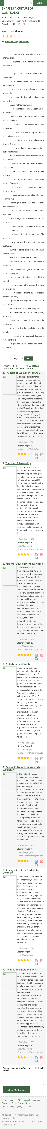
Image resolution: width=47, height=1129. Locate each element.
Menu (39, 3)
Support (5, 1103)
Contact (36, 1099)
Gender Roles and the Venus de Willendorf (21, 768)
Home (4, 1099)
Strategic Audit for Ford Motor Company (21, 871)
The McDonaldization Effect (21, 969)
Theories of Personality (18, 463)
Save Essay (7, 20)
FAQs (19, 1099)
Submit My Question (16, 1089)
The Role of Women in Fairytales (23, 372)
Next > (28, 358)
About (27, 1099)
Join (12, 1099)
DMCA (13, 1125)
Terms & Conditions (21, 1103)
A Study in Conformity (17, 664)
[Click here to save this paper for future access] (36, 457)
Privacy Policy (8, 1106)
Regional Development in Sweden (24, 563)
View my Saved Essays (27, 20)
